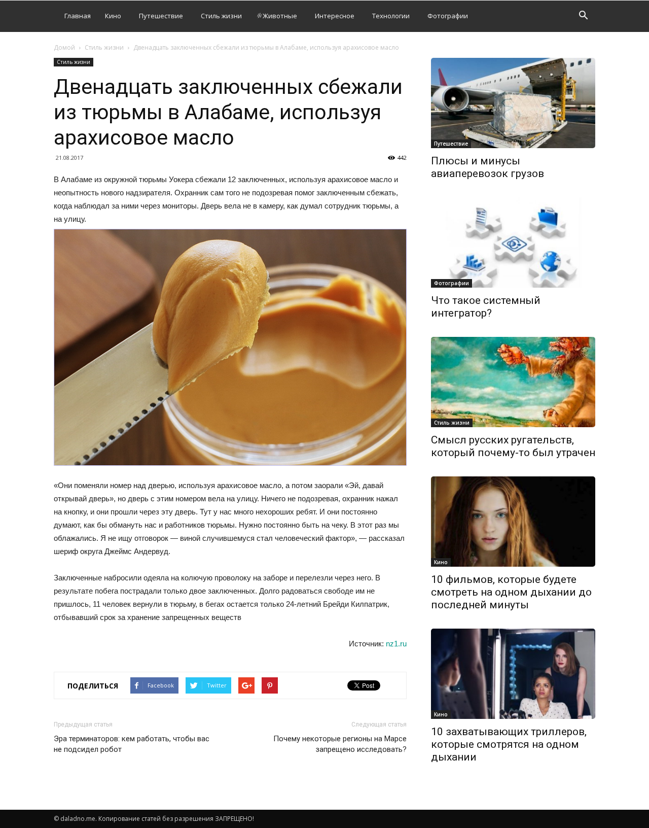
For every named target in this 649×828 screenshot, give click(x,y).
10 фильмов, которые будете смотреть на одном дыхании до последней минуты (511, 592)
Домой (64, 47)
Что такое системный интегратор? (485, 306)
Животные (280, 15)
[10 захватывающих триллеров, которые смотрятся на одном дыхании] (513, 674)
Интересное (334, 15)
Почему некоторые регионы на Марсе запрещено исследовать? (340, 744)
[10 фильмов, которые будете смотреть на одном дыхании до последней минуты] (513, 521)
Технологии (391, 15)
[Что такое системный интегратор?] (513, 242)
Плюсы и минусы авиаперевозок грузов (487, 167)
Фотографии (447, 15)
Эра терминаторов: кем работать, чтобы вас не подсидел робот (131, 744)
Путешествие (161, 15)
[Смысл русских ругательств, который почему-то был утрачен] (513, 382)
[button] (583, 16)
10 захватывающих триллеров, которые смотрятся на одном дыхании (509, 744)
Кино (113, 15)
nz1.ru (396, 643)
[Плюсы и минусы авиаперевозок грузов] (513, 103)
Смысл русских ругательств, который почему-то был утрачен (513, 446)
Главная (77, 15)
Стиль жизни (221, 15)
